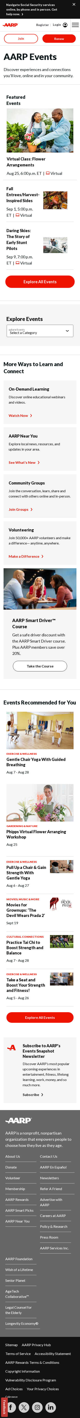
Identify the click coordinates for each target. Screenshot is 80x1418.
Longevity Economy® (21, 1323)
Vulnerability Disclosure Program (30, 1380)
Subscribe (31, 1094)
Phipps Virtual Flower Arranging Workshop (36, 834)
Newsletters (49, 1178)
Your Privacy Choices (43, 1389)
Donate (11, 1167)
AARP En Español (53, 1167)
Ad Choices (14, 1389)
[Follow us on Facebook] (10, 1407)
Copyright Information (22, 1371)
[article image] (40, 151)
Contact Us (48, 1156)
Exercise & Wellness (21, 753)
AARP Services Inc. (54, 1248)
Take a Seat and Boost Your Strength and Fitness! (25, 985)
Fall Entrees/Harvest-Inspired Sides (23, 194)
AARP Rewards (17, 1199)
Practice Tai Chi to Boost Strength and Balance (24, 947)
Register (42, 25)
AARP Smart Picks (19, 1210)
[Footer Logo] (40, 1120)
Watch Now (18, 415)
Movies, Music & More (22, 899)
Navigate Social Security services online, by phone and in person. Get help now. (31, 9)
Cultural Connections (25, 936)
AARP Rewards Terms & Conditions (32, 1362)
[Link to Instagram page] (37, 1407)
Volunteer (12, 1178)
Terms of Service (18, 1353)
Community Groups (27, 483)
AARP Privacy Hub (36, 1345)
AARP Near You (23, 436)
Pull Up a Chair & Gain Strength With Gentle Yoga (26, 872)
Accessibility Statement (53, 1353)
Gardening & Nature (22, 826)
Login (57, 24)
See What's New (22, 462)
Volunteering (21, 529)
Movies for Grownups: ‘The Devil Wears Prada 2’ (25, 910)
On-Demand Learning (29, 389)
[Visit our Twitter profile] (24, 1407)
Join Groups (18, 509)
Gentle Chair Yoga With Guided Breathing (36, 762)
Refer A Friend (51, 1189)
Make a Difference (24, 556)
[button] (75, 25)
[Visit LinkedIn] (50, 1407)
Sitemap (11, 1345)
